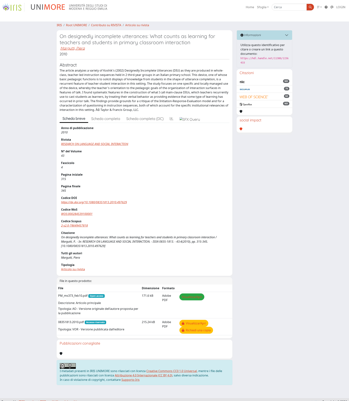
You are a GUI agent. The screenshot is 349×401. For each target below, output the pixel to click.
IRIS (59, 25)
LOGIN (340, 7)
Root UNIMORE (76, 25)
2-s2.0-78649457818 (74, 226)
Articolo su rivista (137, 25)
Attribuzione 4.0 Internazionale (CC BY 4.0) (143, 375)
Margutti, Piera (72, 48)
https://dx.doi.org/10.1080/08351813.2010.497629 (94, 202)
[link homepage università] (69, 7)
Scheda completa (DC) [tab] (145, 118)
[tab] (171, 119)
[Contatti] (332, 7)
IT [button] (318, 7)
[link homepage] (13, 7)
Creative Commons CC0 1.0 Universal (171, 371)
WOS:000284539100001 (77, 214)
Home (250, 7)
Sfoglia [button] (261, 7)
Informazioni (252, 35)
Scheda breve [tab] (74, 118)
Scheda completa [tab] (105, 118)
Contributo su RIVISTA (106, 25)
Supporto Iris (130, 380)
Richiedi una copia (197, 330)
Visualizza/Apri (192, 297)
